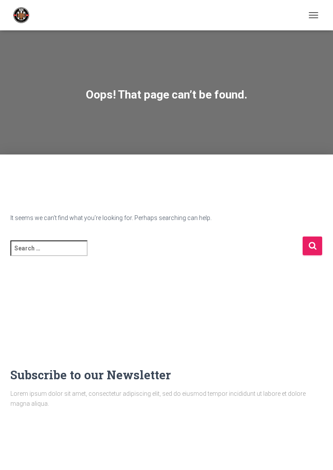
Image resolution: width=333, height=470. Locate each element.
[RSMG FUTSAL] (24, 15)
